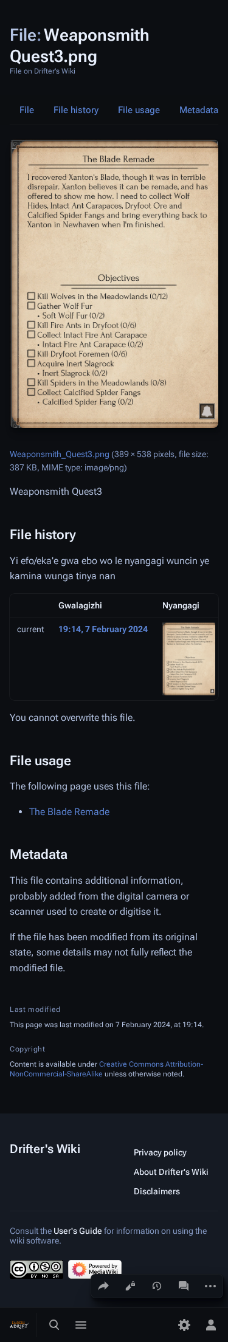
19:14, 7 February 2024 (103, 629)
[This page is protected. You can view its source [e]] (130, 1286)
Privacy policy (160, 1152)
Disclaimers (157, 1191)
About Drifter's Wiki (171, 1172)
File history (76, 110)
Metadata (198, 110)
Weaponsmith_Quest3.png (59, 454)
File (26, 110)
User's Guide (78, 1231)
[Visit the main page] (19, 1325)
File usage (139, 110)
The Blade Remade (69, 811)
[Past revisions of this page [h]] (157, 1286)
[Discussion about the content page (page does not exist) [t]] (183, 1286)
